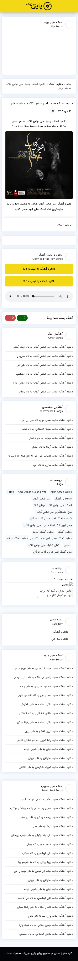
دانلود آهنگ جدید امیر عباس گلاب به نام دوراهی (44, 374)
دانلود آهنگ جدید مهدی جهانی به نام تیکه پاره (46, 925)
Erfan (10, 492)
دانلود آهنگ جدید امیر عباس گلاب (52, 538)
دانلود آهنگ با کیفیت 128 (39, 269)
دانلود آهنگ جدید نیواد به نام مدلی (52, 826)
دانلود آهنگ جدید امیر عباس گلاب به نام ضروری (44, 356)
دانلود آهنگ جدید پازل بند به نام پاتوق (50, 916)
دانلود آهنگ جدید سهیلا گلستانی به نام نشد (47, 429)
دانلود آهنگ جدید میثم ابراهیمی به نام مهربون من (43, 668)
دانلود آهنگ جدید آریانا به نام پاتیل (52, 447)
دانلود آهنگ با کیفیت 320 (39, 281)
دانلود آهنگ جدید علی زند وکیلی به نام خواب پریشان (42, 835)
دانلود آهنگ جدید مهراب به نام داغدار (51, 438)
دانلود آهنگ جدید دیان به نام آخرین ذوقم (48, 749)
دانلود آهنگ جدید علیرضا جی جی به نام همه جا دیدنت (40, 456)
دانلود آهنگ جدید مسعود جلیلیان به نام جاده (46, 686)
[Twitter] (15, 225)
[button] (73, 6)
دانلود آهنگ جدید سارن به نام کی (53, 465)
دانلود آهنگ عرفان (17, 538)
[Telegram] (23, 225)
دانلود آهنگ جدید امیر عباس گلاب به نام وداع (46, 392)
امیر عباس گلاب (41, 499)
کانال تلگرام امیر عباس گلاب (43, 545)
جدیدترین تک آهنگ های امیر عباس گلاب (48, 525)
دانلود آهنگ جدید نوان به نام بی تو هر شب (47, 799)
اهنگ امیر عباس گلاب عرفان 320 (53, 505)
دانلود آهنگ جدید (56, 121)
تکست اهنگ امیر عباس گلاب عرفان (51, 518)
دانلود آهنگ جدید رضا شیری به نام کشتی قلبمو (45, 740)
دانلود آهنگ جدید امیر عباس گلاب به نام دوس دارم (43, 383)
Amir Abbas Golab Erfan (32, 492)
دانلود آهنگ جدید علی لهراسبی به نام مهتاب (47, 853)
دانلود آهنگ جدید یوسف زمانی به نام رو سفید (46, 817)
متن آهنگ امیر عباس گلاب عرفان (52, 552)
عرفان (67, 545)
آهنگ (57, 499)
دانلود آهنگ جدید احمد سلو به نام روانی (49, 844)
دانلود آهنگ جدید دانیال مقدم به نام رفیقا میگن (45, 722)
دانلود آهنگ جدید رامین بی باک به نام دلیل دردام (43, 677)
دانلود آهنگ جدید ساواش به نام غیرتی (50, 758)
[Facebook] (8, 225)
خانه (68, 84)
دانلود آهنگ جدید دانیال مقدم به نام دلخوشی (46, 704)
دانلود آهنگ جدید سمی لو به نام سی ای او (47, 420)
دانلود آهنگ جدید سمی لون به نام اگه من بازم (45, 695)
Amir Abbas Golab (61, 492)
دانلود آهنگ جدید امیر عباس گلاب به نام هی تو (45, 365)
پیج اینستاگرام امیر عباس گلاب (54, 512)
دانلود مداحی (59, 639)
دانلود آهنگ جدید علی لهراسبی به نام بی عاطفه (45, 898)
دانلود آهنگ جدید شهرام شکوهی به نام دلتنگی (46, 767)
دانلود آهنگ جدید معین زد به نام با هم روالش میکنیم (41, 808)
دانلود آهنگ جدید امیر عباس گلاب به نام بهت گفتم (43, 347)
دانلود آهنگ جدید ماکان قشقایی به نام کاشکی (46, 713)
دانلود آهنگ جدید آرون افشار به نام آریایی (48, 731)
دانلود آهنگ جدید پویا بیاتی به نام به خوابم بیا (45, 862)
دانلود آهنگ (60, 632)
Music (68, 499)
